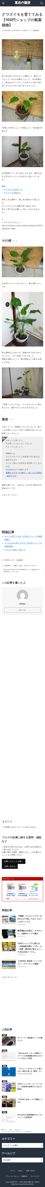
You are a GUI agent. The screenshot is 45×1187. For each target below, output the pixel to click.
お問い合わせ (9, 866)
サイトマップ (35, 1176)
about (20, 1170)
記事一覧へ (22, 610)
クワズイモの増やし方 (13, 189)
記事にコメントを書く (13, 861)
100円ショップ (27, 30)
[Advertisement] (19, 511)
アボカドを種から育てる (14, 550)
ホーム (12, 1170)
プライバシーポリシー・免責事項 (16, 1176)
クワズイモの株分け (12, 193)
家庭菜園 (36, 30)
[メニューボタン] (3, 3)
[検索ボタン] (41, 3)
